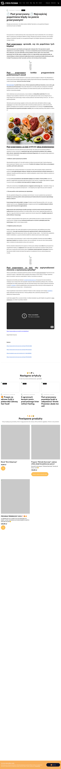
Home (20, 2)
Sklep (31, 2)
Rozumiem (53, 765)
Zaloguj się (48, 2)
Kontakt (40, 2)
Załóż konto (53, 2)
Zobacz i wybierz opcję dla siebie (40, 474)
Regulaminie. (37, 766)
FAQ (37, 2)
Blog (34, 2)
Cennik (27, 2)
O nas (24, 2)
